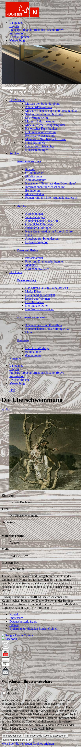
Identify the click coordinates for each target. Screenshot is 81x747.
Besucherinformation (29, 161)
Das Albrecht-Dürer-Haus (31, 317)
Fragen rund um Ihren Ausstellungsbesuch (51, 197)
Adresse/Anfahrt (35, 180)
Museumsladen (34, 194)
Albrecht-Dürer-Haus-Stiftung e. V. (47, 328)
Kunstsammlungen (36, 149)
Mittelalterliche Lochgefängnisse (45, 125)
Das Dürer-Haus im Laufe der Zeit (46, 288)
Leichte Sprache (19, 37)
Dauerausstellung (27, 280)
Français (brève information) (27, 29)
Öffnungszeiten (34, 172)
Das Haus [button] (15, 272)
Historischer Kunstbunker (41, 128)
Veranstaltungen (35, 217)
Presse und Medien (27, 250)
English (14, 26)
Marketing (12, 693)
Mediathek (31, 265)
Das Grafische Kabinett (39, 309)
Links (28, 332)
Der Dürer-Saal (34, 302)
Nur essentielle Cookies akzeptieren (45, 735)
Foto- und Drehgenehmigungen (44, 261)
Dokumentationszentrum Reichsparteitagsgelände (40, 133)
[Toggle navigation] (3, 17)
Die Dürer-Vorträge (37, 348)
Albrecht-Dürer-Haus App (41, 220)
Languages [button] (16, 22)
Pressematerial (34, 258)
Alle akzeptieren (12, 735)
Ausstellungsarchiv (37, 268)
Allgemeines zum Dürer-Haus (43, 325)
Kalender (15, 358)
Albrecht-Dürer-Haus (38, 107)
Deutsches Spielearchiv (39, 146)
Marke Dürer (33, 291)
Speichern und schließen (17, 739)
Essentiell (12, 689)
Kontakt (30, 169)
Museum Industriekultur (40, 121)
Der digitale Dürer (36, 305)
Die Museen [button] (17, 100)
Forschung (23, 340)
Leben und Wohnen (37, 298)
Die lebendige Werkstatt (40, 295)
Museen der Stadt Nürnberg (42, 103)
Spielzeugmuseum (36, 117)
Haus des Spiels (35, 142)
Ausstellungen (34, 213)
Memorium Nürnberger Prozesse (45, 139)
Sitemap (14, 625)
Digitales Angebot (36, 242)
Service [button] (14, 153)
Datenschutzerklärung (23, 621)
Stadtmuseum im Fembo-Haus (44, 114)
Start (12, 390)
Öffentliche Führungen (39, 224)
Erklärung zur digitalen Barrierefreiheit (33, 628)
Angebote (22, 205)
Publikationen (33, 351)
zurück (6, 409)
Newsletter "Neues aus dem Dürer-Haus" (50, 183)
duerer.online (33, 355)
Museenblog (17, 40)
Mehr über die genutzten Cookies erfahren (28, 743)
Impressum (16, 618)
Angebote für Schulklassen (42, 238)
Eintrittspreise (33, 176)
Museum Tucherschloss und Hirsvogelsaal (51, 110)
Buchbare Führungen (38, 228)
